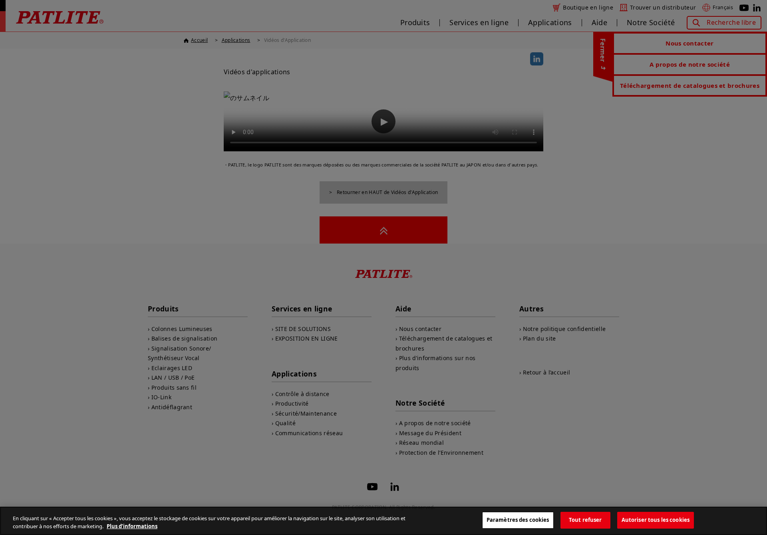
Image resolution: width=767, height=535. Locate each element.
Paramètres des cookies (518, 519)
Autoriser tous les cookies (656, 519)
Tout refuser (585, 519)
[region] (383, 521)
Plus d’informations (132, 526)
